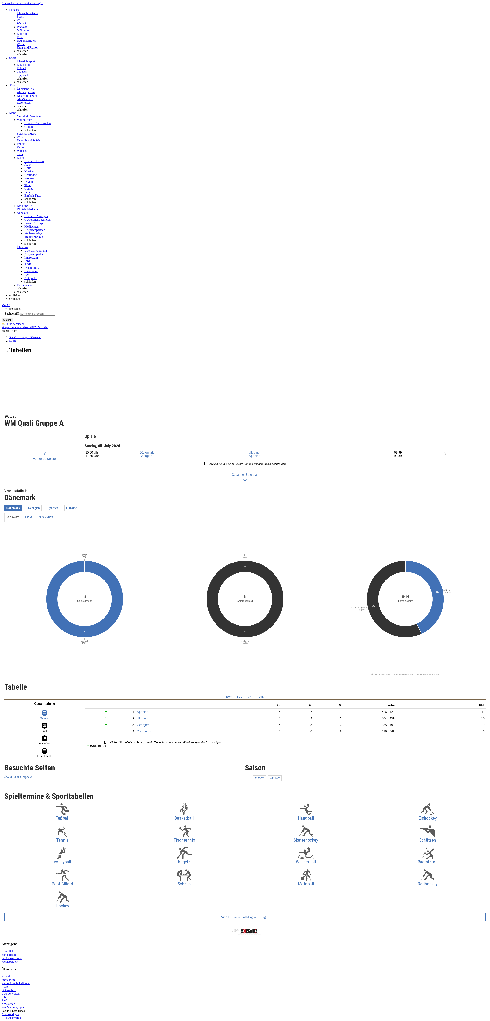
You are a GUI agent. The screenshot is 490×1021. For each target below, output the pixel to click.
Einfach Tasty (32, 195)
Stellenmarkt (17, 327)
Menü (5, 305)
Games (28, 188)
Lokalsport (23, 64)
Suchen (7, 320)
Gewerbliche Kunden (37, 219)
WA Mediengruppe (13, 1007)
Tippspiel (22, 75)
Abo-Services (25, 99)
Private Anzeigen (34, 223)
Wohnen (29, 178)
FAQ (27, 274)
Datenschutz (31, 267)
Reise (27, 168)
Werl (20, 20)
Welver (21, 44)
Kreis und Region (27, 47)
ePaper (6, 327)
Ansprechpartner (34, 230)
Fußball (21, 68)
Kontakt (6, 976)
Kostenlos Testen (27, 95)
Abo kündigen (10, 1014)
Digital (28, 181)
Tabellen (22, 71)
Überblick (8, 951)
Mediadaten (31, 226)
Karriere (29, 171)
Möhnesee (23, 30)
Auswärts (45, 517)
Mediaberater (9, 961)
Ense (20, 37)
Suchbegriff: (12, 313)
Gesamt (13, 517)
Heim (28, 517)
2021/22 (275, 778)
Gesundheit (31, 174)
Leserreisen (24, 102)
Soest (20, 16)
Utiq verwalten (11, 993)
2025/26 (259, 778)
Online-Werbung (12, 958)
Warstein (22, 23)
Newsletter (31, 271)
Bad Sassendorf (26, 40)
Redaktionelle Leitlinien (16, 983)
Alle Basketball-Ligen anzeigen (247, 917)
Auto (27, 164)
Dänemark (147, 452)
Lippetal (22, 33)
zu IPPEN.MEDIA (36, 327)
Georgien (146, 456)
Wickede (22, 26)
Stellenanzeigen (33, 233)
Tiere (27, 185)
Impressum (31, 257)
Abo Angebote (26, 92)
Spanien (254, 456)
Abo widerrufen (11, 1017)
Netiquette (30, 278)
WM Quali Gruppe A (19, 777)
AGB (27, 264)
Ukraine (254, 452)
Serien (28, 192)
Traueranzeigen (33, 236)
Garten (28, 126)
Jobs (27, 261)
